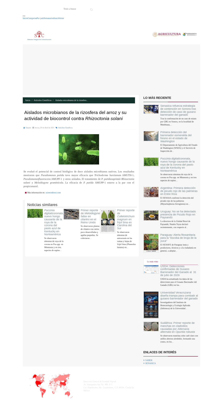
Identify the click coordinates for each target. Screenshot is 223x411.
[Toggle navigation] (24, 15)
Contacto (125, 9)
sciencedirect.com (53, 192)
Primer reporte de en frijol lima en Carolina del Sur (126, 219)
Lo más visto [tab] (152, 261)
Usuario (28, 128)
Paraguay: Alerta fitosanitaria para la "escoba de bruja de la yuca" (178, 237)
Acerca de (110, 9)
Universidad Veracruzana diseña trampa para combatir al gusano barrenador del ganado (179, 295)
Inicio (98, 9)
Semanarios (49, 18)
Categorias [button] (32, 18)
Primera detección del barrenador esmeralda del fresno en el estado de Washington (176, 137)
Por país (40, 18)
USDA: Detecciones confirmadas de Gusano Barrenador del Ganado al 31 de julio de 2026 (178, 271)
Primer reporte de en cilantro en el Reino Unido (90, 216)
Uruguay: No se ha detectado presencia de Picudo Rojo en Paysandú (178, 214)
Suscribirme (59, 18)
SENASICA (150, 363)
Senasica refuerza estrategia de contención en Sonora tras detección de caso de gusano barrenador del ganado (178, 110)
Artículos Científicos (42, 100)
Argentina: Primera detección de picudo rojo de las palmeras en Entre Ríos (179, 191)
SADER (148, 360)
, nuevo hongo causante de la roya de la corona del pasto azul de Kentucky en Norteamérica (54, 222)
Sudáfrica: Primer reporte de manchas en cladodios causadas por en (177, 327)
